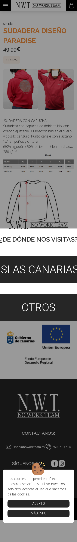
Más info (38, 513)
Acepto (38, 503)
